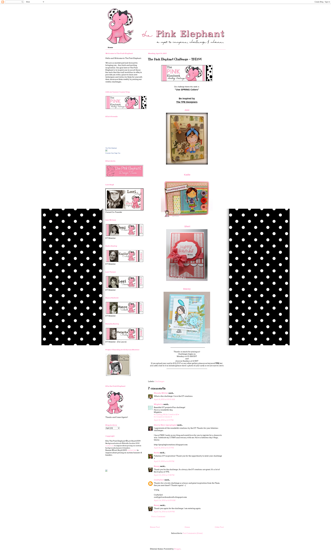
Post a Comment (158, 517)
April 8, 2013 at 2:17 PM (164, 420)
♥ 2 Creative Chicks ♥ (163, 417)
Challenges (159, 381)
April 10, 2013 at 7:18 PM (164, 475)
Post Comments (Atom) (193, 533)
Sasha (156, 453)
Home (110, 47)
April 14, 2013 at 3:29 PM (164, 512)
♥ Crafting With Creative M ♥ (166, 415)
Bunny (157, 466)
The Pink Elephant (111, 148)
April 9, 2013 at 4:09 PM (164, 461)
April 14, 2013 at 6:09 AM (164, 500)
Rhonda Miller (161, 393)
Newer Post (155, 527)
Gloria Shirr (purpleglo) (165, 425)
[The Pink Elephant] (106, 151)
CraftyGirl (159, 480)
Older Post (219, 527)
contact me (109, 446)
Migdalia (158, 404)
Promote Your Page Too (112, 153)
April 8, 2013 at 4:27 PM (164, 448)
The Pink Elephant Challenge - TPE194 (175, 59)
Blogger (177, 549)
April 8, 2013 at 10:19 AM (164, 399)
